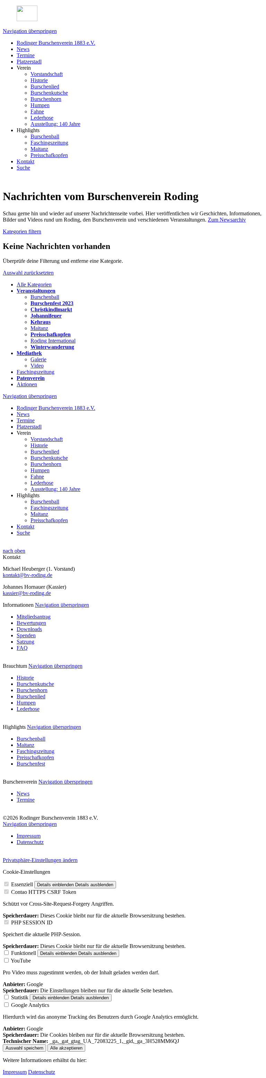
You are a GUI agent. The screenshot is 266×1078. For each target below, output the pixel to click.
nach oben (14, 551)
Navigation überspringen (30, 31)
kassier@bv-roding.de (27, 593)
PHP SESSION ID (32, 922)
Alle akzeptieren (66, 1048)
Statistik (19, 997)
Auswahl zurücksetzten (28, 273)
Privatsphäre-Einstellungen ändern (40, 860)
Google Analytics (30, 1005)
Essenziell (22, 884)
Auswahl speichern (24, 1048)
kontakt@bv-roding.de (27, 575)
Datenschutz (41, 1072)
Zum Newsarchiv (227, 220)
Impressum (15, 1072)
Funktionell (23, 953)
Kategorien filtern (22, 231)
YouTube (21, 961)
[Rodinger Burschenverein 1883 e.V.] (133, 14)
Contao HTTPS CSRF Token (43, 892)
